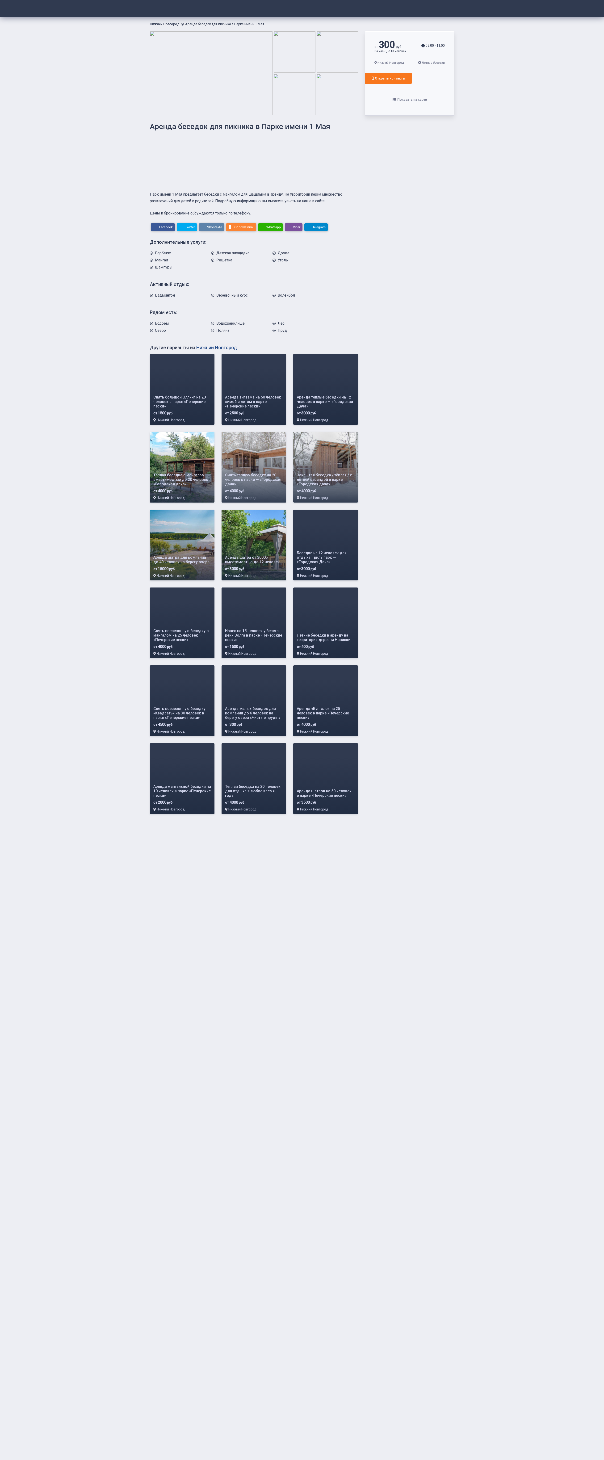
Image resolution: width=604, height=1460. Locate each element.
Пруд (282, 330)
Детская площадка (232, 253)
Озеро (160, 330)
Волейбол (286, 295)
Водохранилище (230, 323)
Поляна (222, 330)
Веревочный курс (232, 295)
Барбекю (163, 253)
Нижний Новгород (165, 24)
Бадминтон (165, 295)
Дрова (283, 253)
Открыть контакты (390, 78)
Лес (281, 323)
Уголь (283, 260)
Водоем (162, 323)
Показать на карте (412, 99)
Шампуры (163, 267)
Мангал (161, 260)
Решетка (224, 260)
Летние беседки (433, 62)
